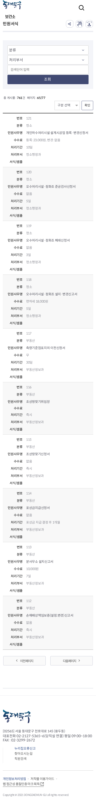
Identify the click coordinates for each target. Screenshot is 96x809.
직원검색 (20, 759)
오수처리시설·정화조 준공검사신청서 (51, 186)
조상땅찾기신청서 (38, 454)
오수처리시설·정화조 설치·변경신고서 (51, 294)
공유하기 (69, 24)
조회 (47, 79)
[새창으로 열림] (79, 24)
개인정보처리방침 (14, 779)
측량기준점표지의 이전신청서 (45, 348)
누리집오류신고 (25, 748)
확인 (87, 105)
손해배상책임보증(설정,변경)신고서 (49, 615)
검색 (80, 10)
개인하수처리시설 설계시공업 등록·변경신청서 (57, 133)
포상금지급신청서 (38, 508)
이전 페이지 (26, 661)
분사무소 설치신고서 (39, 562)
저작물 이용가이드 (42, 779)
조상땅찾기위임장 (38, 402)
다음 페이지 (69, 661)
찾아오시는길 (23, 753)
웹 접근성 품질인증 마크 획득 (21, 784)
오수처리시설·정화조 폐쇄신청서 (48, 240)
